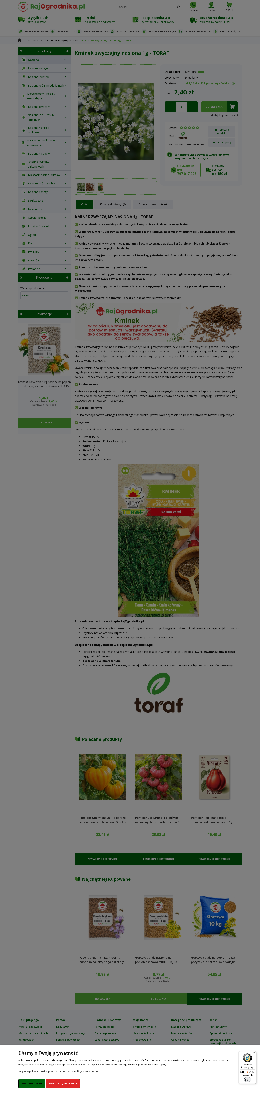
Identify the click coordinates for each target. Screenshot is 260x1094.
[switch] (247, 1079)
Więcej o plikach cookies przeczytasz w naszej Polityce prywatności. (59, 1071)
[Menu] (254, 1053)
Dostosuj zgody (31, 1083)
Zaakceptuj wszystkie (63, 1083)
